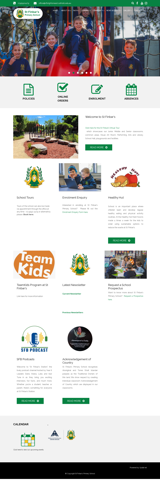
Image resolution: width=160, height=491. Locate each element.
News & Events (113, 10)
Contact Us (139, 10)
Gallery (127, 10)
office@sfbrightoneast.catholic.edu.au (55, 3)
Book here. (28, 214)
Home (55, 10)
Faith (75, 10)
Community (98, 10)
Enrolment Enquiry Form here (75, 212)
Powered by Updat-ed (138, 468)
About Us (65, 10)
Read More (97, 147)
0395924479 (23, 3)
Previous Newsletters (72, 312)
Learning (85, 10)
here (22, 296)
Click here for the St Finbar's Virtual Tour (102, 128)
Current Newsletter (71, 294)
